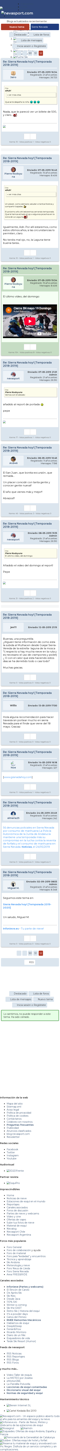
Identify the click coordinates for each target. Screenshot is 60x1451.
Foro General (14, 1247)
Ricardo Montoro (16, 1332)
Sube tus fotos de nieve (20, 1222)
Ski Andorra (13, 1262)
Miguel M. (13, 888)
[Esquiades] (30, 1431)
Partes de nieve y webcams (23, 1213)
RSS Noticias (14, 1353)
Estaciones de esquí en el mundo (26, 1201)
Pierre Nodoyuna (13, 175)
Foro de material (16, 1253)
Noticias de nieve (17, 1198)
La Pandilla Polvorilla (18, 1384)
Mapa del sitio (15, 1103)
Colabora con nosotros (19, 1121)
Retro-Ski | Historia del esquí (23, 1310)
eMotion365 (13, 1381)
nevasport (13, 378)
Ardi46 (13, 463)
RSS (31, 962)
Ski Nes (11, 1295)
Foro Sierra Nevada (18, 1271)
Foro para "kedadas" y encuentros (26, 1256)
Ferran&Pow (14, 1329)
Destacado (20, 34)
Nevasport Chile (16, 1231)
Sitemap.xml (14, 1106)
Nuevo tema (17, 26)
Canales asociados (17, 1207)
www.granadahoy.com (18, 777)
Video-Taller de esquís (19, 1374)
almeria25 (13, 818)
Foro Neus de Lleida (18, 1268)
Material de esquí (16, 1225)
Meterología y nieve (18, 1265)
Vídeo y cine (14, 1216)
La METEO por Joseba (19, 1377)
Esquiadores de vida (18, 1338)
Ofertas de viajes (16, 1219)
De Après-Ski (14, 1292)
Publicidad (13, 1127)
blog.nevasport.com (18, 1133)
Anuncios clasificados (19, 1130)
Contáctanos (14, 1118)
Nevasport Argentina (19, 1234)
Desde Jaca (13, 1298)
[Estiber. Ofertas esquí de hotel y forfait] (23, 1440)
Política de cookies (17, 1115)
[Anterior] (24, 53)
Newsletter (13, 1136)
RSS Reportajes (16, 1356)
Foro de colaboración (19, 1250)
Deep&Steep (14, 1326)
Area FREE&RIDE (17, 1274)
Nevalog (11, 1228)
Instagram (13, 1155)
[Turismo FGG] (29, 1437)
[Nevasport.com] (10, 8)
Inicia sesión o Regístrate (31, 46)
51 (35, 53)
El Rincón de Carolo (18, 1289)
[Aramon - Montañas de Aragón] (26, 1428)
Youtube (11, 1158)
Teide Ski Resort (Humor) (21, 1341)
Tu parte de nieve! (32, 928)
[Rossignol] (7, 1428)
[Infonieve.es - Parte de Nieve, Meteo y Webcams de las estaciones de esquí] (30, 1422)
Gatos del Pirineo (16, 1317)
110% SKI (12, 1301)
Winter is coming (17, 1304)
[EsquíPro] (13, 1183)
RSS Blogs (13, 1359)
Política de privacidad (19, 1112)
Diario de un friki (16, 1335)
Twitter (11, 1152)
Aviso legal (13, 1109)
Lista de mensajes (31, 40)
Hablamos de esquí (18, 1323)
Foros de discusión (17, 1210)
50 (30, 53)
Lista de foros (41, 34)
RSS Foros (13, 1362)
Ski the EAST (14, 1307)
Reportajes (13, 1204)
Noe (13, 767)
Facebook (12, 1149)
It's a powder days (17, 1314)
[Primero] (19, 53)
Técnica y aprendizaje (19, 1259)
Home (10, 1195)
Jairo (13, 77)
